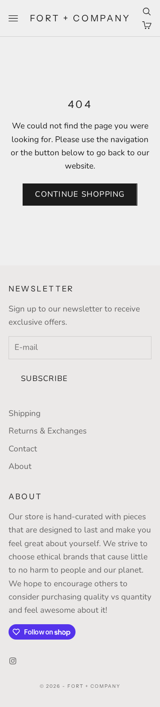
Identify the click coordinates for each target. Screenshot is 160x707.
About (20, 466)
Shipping (25, 413)
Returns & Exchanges (48, 430)
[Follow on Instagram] (13, 661)
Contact (23, 448)
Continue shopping (80, 194)
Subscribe (44, 378)
